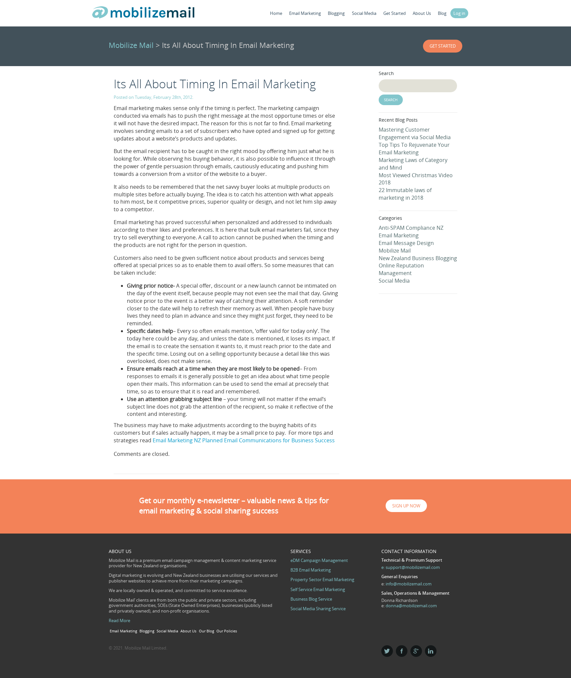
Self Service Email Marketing (317, 589)
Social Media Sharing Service (318, 609)
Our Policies (226, 631)
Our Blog (206, 631)
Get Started (394, 13)
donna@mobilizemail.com (411, 606)
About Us (422, 13)
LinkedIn (431, 651)
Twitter (387, 651)
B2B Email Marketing (310, 570)
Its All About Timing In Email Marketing (215, 84)
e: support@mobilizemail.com (410, 567)
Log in (459, 13)
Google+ (416, 651)
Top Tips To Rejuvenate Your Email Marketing (414, 148)
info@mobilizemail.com (409, 584)
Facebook (401, 651)
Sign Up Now (406, 506)
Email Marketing (305, 13)
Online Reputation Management (401, 269)
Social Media (364, 13)
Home (276, 13)
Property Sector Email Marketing (322, 579)
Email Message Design (406, 243)
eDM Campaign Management (319, 560)
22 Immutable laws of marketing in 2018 (405, 193)
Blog (442, 13)
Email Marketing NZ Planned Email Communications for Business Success (244, 440)
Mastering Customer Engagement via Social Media (415, 133)
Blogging (336, 13)
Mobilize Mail (131, 45)
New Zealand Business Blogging (418, 258)
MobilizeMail (143, 14)
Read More (119, 620)
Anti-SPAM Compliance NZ (411, 227)
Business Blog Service (311, 599)
